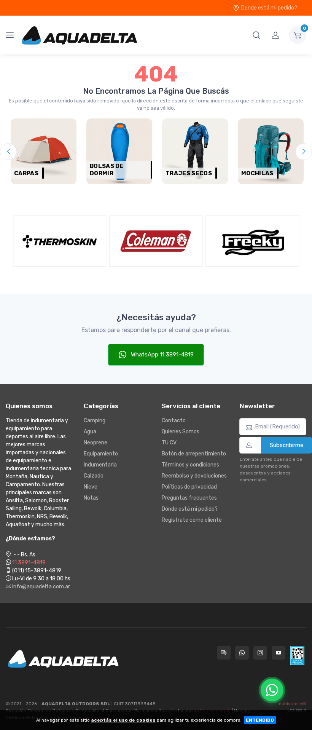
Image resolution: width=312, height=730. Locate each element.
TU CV (169, 442)
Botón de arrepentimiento (194, 453)
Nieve (90, 487)
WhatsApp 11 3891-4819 (161, 354)
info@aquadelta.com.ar (40, 586)
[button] (256, 35)
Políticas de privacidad (189, 487)
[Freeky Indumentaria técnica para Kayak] (178, 241)
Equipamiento (101, 453)
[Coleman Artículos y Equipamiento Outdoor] (82, 241)
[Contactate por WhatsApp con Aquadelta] (242, 653)
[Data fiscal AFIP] (297, 655)
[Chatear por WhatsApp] (272, 690)
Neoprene (95, 442)
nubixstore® (292, 703)
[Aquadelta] (79, 35)
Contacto (174, 420)
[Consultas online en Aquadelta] (224, 653)
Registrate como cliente (192, 520)
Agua (90, 431)
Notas (91, 498)
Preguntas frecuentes (189, 498)
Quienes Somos (180, 431)
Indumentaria (100, 465)
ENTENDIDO (260, 720)
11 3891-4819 (29, 562)
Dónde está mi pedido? (190, 509)
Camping (94, 420)
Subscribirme (286, 445)
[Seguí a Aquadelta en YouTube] (278, 653)
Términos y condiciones (190, 465)
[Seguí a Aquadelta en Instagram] (260, 653)
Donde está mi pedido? (269, 8)
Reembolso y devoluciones (194, 476)
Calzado (93, 476)
